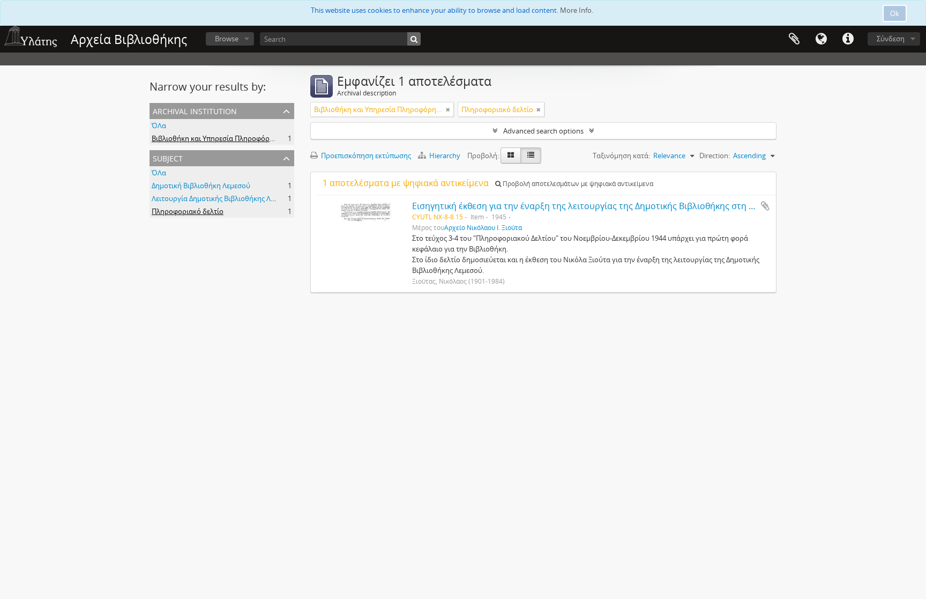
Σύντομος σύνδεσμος (847, 39)
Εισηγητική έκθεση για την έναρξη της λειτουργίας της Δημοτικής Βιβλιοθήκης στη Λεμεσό (595, 206)
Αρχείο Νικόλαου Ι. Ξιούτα (483, 227)
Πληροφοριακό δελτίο (187, 211)
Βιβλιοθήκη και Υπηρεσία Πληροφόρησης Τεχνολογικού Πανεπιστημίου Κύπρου (281, 138)
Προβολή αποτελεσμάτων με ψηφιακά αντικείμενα (577, 183)
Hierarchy (445, 155)
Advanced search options (543, 131)
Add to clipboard (765, 206)
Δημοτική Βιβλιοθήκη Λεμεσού (201, 185)
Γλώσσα (821, 39)
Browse (226, 38)
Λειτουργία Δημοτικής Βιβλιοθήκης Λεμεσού (223, 198)
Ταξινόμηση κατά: (621, 155)
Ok (894, 13)
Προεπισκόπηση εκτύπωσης (365, 155)
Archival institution (195, 110)
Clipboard (794, 39)
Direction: (714, 155)
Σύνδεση (891, 38)
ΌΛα (159, 125)
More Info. (576, 10)
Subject (168, 157)
